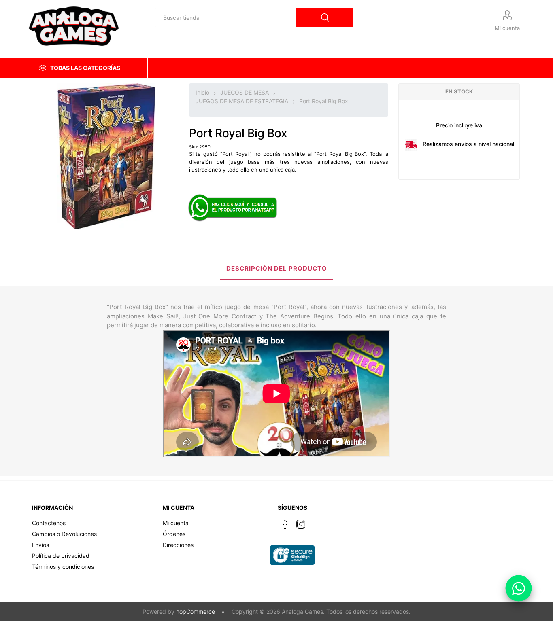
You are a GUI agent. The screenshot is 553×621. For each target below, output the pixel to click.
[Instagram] (300, 524)
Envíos (40, 544)
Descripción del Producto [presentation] (276, 268)
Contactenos (49, 522)
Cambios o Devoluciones (64, 533)
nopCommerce (195, 611)
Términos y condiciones (63, 566)
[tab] (276, 269)
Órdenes (174, 533)
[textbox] (225, 17)
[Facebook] (285, 524)
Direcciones (178, 544)
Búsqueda (324, 17)
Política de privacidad (60, 555)
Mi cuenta (507, 28)
